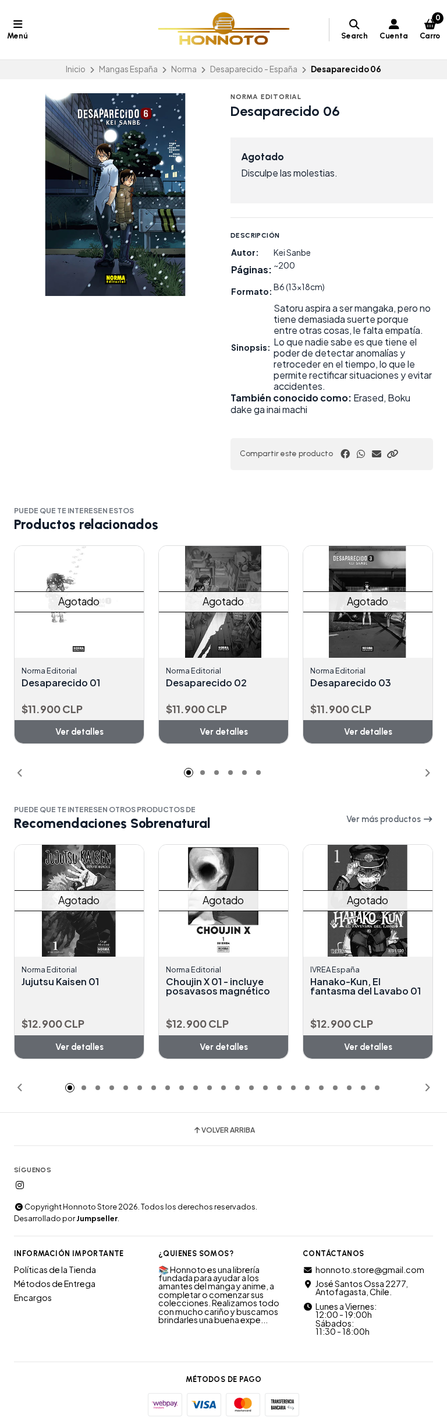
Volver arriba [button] (228, 1130)
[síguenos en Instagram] (20, 1185)
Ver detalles (79, 732)
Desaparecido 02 (206, 682)
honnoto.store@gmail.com (369, 1269)
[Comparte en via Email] (376, 454)
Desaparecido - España (253, 69)
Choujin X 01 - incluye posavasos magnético (218, 986)
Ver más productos (384, 819)
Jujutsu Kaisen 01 (60, 981)
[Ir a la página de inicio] (223, 29)
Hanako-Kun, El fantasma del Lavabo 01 (365, 986)
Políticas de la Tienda (55, 1269)
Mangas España (128, 69)
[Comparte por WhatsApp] (361, 454)
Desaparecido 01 (61, 682)
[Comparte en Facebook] (345, 454)
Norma (184, 69)
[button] (392, 454)
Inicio (76, 69)
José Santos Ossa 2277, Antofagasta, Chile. (361, 1287)
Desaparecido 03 (350, 682)
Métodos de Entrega (54, 1283)
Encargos (33, 1297)
